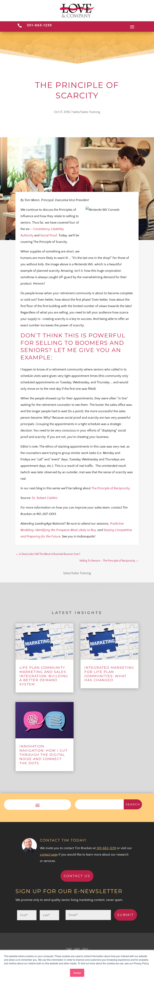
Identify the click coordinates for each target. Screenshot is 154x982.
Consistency (41, 229)
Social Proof (48, 235)
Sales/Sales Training (86, 112)
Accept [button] (77, 972)
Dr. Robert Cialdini (44, 498)
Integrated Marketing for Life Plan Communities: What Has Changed (109, 674)
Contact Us (77, 876)
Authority (26, 235)
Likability (57, 229)
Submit (125, 915)
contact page (49, 854)
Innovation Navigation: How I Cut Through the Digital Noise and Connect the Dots (43, 754)
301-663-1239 (39, 25)
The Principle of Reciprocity (110, 488)
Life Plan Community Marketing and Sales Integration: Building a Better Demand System (43, 676)
